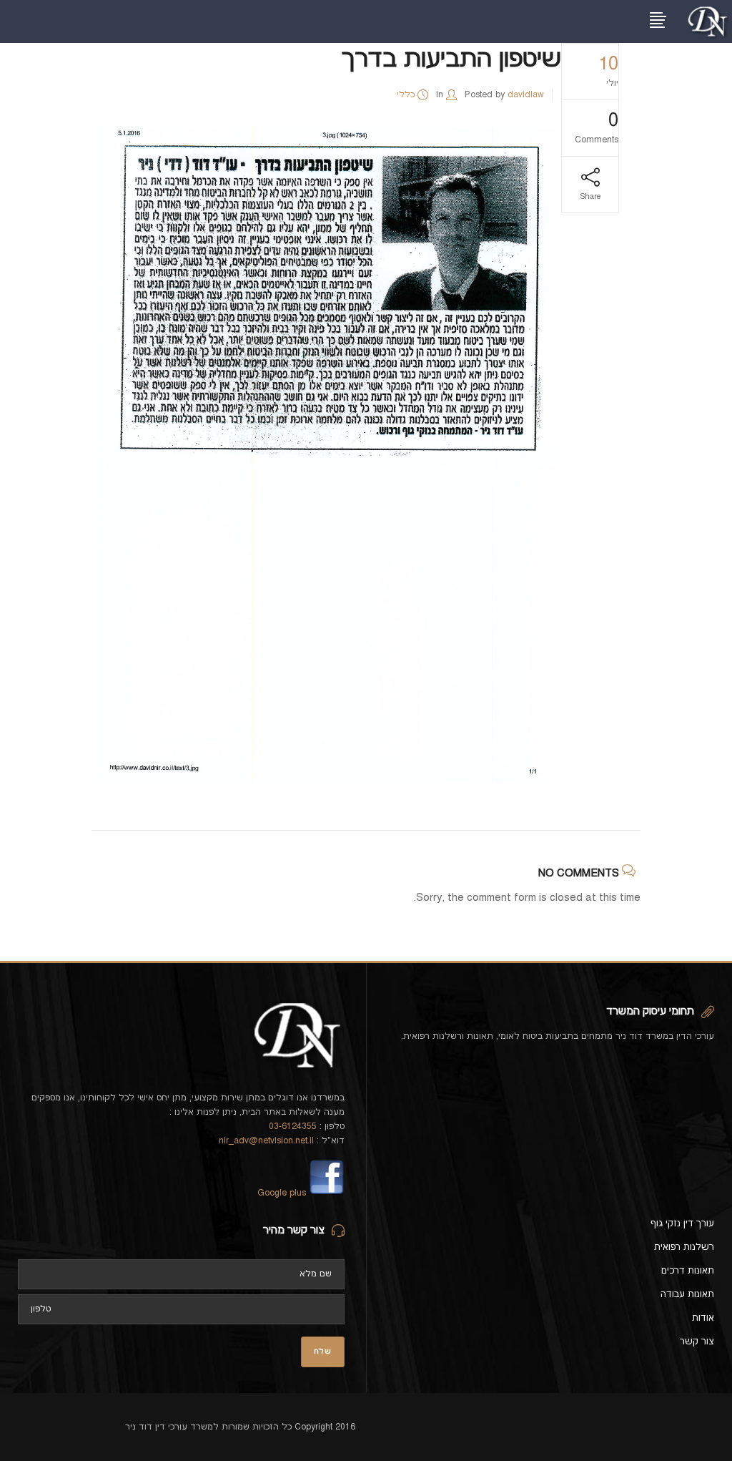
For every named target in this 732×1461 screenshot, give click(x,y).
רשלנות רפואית (684, 1247)
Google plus (281, 1193)
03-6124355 (293, 1126)
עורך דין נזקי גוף (682, 1223)
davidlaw (526, 94)
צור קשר (697, 1341)
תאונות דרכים (687, 1270)
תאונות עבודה (687, 1294)
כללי (406, 94)
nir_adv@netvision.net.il (266, 1140)
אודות (703, 1318)
